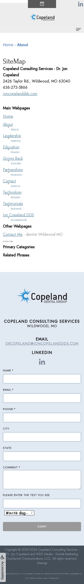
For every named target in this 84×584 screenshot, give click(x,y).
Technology (12, 192)
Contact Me (12, 234)
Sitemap (42, 563)
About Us (15, 129)
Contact (9, 181)
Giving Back (13, 158)
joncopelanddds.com (20, 94)
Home (8, 116)
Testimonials (13, 203)
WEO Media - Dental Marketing (57, 554)
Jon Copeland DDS (18, 215)
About (8, 124)
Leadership (12, 136)
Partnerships (13, 170)
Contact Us (15, 185)
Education (11, 147)
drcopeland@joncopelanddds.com (42, 343)
